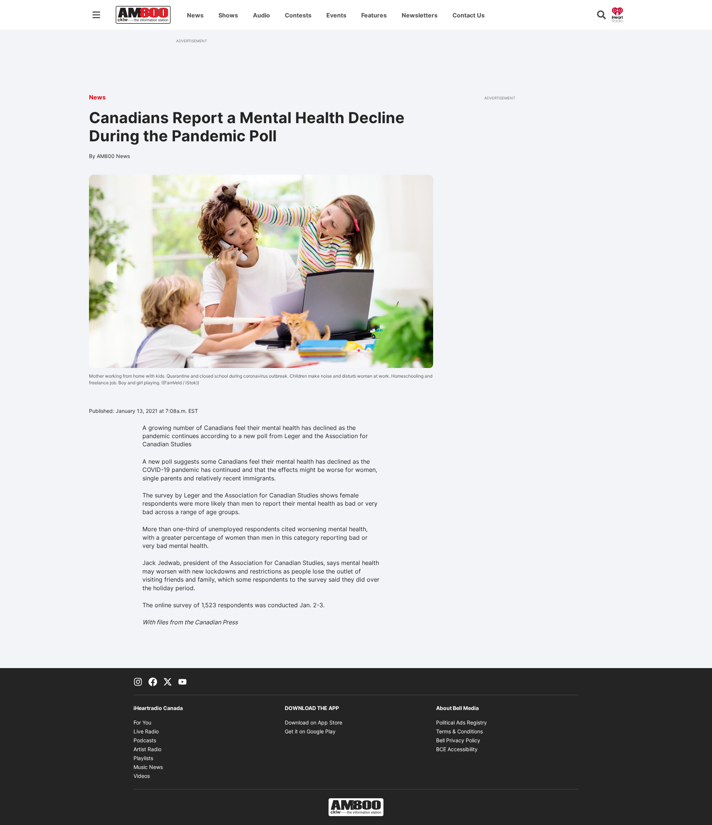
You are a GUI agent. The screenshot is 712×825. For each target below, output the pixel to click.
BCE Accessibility (457, 749)
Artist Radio (147, 749)
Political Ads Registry (461, 722)
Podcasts (145, 740)
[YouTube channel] (182, 681)
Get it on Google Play (310, 731)
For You (142, 722)
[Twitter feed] (167, 681)
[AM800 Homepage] (143, 15)
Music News (148, 767)
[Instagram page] (138, 681)
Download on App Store (313, 722)
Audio (261, 15)
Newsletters (420, 15)
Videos (142, 776)
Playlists (143, 758)
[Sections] (96, 14)
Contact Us (468, 15)
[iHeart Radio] (617, 14)
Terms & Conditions (459, 731)
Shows (228, 15)
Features (374, 15)
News (195, 15)
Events (336, 15)
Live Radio (146, 731)
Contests (298, 15)
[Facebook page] (152, 681)
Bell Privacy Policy (458, 740)
